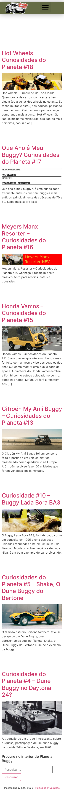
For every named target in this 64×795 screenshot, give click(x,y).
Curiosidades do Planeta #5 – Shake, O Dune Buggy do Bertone (31, 587)
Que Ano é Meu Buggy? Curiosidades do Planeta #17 (30, 154)
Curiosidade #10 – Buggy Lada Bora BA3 (31, 499)
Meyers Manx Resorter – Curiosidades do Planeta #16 (24, 237)
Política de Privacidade (47, 787)
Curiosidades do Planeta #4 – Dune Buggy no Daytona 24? (26, 684)
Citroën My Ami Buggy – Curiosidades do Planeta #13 (32, 415)
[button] (45, 7)
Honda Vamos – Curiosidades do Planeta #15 (24, 313)
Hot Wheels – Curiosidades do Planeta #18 (24, 60)
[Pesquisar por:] (27, 769)
